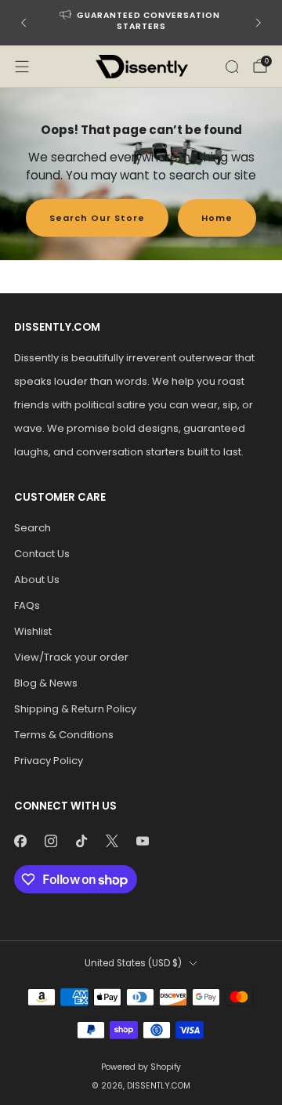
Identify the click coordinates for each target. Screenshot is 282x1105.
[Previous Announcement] (23, 22)
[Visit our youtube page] (142, 840)
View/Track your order (71, 657)
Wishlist (33, 631)
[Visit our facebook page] (20, 840)
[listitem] (141, 22)
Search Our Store (97, 218)
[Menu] (22, 66)
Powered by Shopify (141, 1067)
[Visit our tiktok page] (81, 840)
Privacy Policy (48, 760)
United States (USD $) (133, 963)
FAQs (27, 605)
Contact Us (42, 553)
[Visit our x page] (111, 840)
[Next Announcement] (258, 22)
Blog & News (46, 683)
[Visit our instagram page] (50, 840)
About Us (37, 579)
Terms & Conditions (64, 734)
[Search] (232, 66)
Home (217, 218)
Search (32, 527)
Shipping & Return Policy (75, 708)
